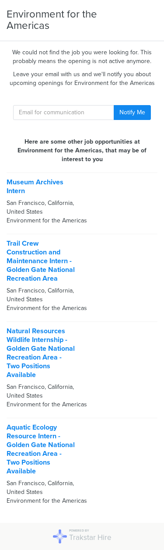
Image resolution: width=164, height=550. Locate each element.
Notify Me (132, 112)
